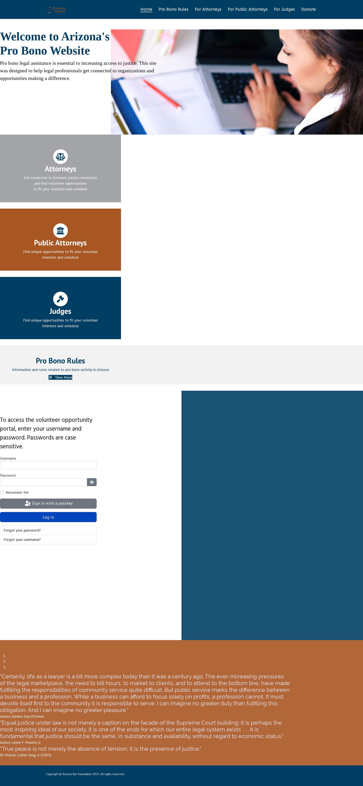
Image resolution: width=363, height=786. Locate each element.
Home (146, 9)
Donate (308, 9)
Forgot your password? (22, 530)
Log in (48, 517)
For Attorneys (208, 9)
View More (63, 377)
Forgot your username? (22, 539)
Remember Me (17, 492)
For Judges (284, 9)
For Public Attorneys (248, 9)
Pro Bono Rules (173, 9)
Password (8, 475)
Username (8, 458)
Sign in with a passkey (52, 503)
